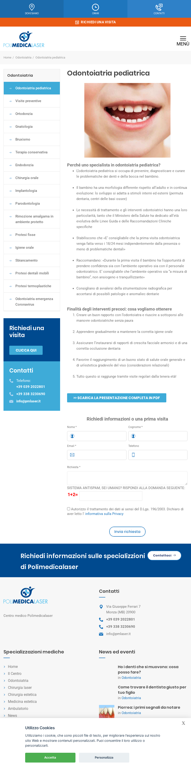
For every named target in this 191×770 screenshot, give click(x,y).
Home (7, 57)
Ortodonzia (24, 114)
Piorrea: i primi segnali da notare (149, 707)
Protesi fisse (25, 235)
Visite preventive (28, 101)
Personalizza (104, 757)
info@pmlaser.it (118, 634)
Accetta (50, 757)
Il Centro (14, 673)
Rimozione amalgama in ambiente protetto (34, 219)
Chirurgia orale (26, 178)
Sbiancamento (26, 260)
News (12, 715)
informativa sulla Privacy (104, 514)
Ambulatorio (18, 708)
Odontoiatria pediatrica (33, 88)
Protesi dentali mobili (32, 273)
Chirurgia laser (20, 687)
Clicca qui (26, 350)
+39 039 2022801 (120, 619)
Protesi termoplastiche (33, 286)
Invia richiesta (127, 531)
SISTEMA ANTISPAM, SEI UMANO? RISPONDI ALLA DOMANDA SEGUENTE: (126, 488)
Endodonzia (24, 165)
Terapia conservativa (31, 152)
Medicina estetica (22, 701)
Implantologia (26, 191)
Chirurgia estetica (22, 694)
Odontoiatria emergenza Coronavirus (34, 302)
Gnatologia (24, 126)
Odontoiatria (23, 57)
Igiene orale (24, 247)
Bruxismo (22, 139)
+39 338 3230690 (120, 627)
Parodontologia (27, 203)
